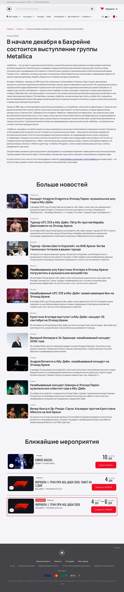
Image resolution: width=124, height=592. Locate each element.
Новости (58, 561)
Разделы (85, 16)
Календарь (27, 17)
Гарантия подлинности (104, 566)
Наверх (117, 547)
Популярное (59, 16)
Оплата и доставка (26, 566)
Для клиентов (73, 16)
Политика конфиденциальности (76, 566)
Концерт (40, 16)
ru (103, 16)
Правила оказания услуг (48, 566)
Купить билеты (105, 465)
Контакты (62, 570)
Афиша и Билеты (43, 561)
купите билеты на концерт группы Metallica (79, 159)
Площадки (70, 561)
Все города (13, 16)
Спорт (48, 16)
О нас (12, 566)
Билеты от (104, 487)
